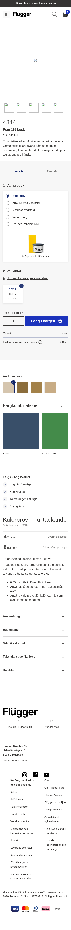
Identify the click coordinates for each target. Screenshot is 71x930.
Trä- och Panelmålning (25, 223)
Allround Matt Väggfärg (26, 202)
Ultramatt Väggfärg (23, 209)
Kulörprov (18, 195)
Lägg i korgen (43, 321)
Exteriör (52, 171)
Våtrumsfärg (19, 217)
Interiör (19, 171)
